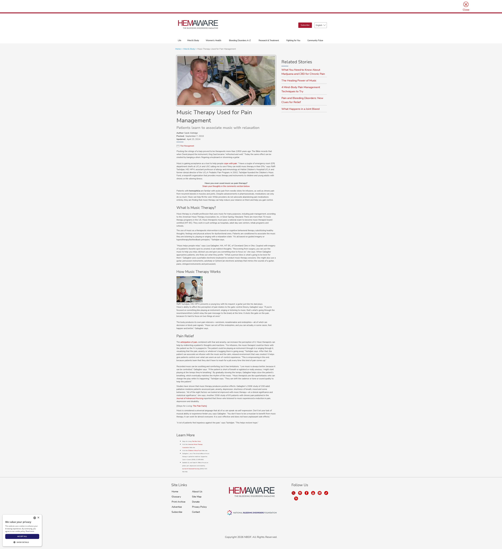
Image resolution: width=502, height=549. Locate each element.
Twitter (293, 493)
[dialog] (22, 530)
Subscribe (305, 25)
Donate (196, 501)
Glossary (176, 496)
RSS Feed (296, 498)
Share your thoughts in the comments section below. (226, 186)
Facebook (307, 493)
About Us (197, 491)
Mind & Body (193, 40)
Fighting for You (293, 40)
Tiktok (326, 493)
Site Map (196, 496)
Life (179, 40)
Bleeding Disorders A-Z (240, 40)
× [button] (38, 518)
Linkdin (320, 493)
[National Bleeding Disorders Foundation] (252, 495)
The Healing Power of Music (298, 80)
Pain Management (187, 146)
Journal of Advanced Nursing (190, 469)
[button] (22, 542)
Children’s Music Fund (194, 451)
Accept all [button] (22, 536)
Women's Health (213, 40)
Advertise (177, 506)
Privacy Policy (199, 506)
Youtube (313, 493)
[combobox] (34, 518)
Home (178, 49)
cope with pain (230, 163)
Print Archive (178, 501)
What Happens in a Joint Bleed (300, 109)
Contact (196, 512)
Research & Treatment (269, 40)
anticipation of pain (188, 342)
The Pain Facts (199, 406)
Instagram (300, 493)
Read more (30, 531)
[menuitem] (179, 40)
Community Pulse (315, 40)
